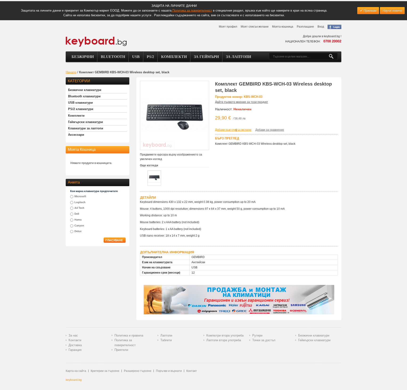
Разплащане (305, 26)
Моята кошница (282, 26)
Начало (71, 72)
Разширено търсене (137, 371)
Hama (77, 219)
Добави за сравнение (269, 129)
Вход (320, 26)
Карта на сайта (76, 371)
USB (136, 57)
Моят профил (228, 26)
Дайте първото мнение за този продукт (241, 102)
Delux (77, 231)
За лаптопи (238, 57)
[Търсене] (333, 56)
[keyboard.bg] (96, 38)
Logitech (79, 202)
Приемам (369, 10)
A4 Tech (79, 207)
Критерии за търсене (105, 371)
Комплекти (174, 57)
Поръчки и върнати (169, 371)
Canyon (79, 225)
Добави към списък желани (233, 129)
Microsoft (80, 196)
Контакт (191, 371)
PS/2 (150, 57)
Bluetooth (113, 57)
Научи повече (392, 10)
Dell (76, 213)
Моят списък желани (255, 26)
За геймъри (206, 57)
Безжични (83, 57)
